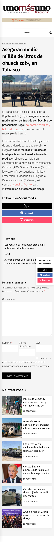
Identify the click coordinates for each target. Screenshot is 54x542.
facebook (29, 213)
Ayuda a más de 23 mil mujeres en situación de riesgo (36, 515)
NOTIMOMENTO (19, 44)
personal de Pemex (21, 184)
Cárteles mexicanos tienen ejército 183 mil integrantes (35, 492)
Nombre (7, 342)
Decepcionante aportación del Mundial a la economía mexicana (36, 425)
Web (38, 342)
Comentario (9, 299)
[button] (51, 33)
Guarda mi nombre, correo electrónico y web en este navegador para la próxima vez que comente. (26, 362)
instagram (29, 219)
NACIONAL (6, 44)
